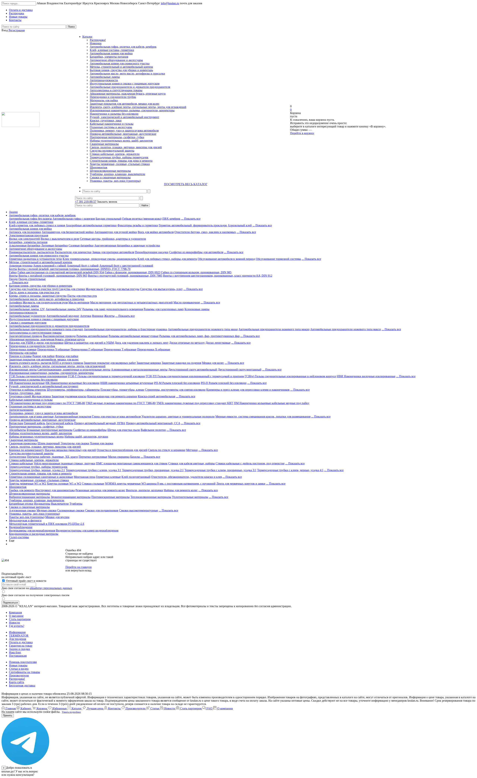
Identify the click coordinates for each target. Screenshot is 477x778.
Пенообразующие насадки (151, 252)
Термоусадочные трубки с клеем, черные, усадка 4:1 (290, 470)
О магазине (16, 615)
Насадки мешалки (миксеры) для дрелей (70, 450)
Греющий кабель (34, 423)
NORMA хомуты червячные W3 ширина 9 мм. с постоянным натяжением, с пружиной (160, 483)
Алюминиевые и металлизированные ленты (139, 369)
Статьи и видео (19, 668)
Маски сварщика (118, 456)
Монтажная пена (84, 476)
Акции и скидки (19, 649)
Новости (14, 622)
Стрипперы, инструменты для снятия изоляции (175, 389)
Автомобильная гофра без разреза (30, 218)
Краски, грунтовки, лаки (105, 120)
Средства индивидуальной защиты (112, 150)
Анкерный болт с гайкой (83, 265)
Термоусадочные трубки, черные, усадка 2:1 (37, 470)
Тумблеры (76, 503)
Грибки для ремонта (21, 490)
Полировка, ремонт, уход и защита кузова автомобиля (124, 130)
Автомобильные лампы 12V (27, 309)
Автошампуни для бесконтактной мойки (68, 232)
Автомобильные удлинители (27, 315)
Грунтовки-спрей (20, 396)
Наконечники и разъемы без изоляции (114, 113)
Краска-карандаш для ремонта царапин (112, 396)
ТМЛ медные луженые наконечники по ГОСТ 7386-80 (121, 403)
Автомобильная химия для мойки (111, 53)
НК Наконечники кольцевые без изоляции (72, 383)
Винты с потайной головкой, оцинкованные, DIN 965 (52, 275)
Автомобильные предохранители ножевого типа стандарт (46, 329)
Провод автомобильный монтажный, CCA (153, 423)
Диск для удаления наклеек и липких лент (141, 342)
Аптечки (85, 315)
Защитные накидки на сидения (181, 362)
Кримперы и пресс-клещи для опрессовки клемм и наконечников (248, 389)
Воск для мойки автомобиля (156, 232)
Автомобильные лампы (105, 76)
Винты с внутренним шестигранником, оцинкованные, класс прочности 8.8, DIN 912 (217, 275)
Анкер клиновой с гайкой (49, 265)
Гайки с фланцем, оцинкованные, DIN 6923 (132, 272)
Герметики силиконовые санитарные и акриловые (41, 476)
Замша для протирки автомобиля (113, 252)
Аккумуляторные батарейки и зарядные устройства (127, 245)
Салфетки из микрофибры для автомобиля (196, 252)
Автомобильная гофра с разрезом (74, 218)
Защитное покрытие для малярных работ (110, 362)
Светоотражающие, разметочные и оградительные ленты (73, 369)
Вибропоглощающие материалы (29, 497)
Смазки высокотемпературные (138, 510)
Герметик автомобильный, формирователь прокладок (193, 225)
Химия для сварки (101, 443)
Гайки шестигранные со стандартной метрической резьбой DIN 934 (61, 272)
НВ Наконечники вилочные (27, 383)
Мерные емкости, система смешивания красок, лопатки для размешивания (262, 416)
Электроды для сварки (75, 443)
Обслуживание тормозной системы (278, 258)
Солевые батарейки (81, 245)
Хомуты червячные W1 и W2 (27, 483)
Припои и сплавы (20, 356)
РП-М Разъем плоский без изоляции (177, 383)
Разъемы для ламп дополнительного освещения (112, 309)
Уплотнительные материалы (190, 497)
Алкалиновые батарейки (24, 245)
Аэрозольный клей (240, 225)
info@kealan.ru (170, 3)
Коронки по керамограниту (26, 450)
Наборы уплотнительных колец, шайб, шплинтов (121, 140)
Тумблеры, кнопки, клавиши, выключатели (117, 174)
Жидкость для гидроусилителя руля (45, 302)
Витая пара (16, 423)
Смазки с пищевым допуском (27, 322)
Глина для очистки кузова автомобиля (116, 416)
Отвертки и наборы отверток (27, 389)
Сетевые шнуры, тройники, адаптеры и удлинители (113, 238)
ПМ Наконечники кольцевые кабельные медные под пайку (271, 403)
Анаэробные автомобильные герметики (91, 225)
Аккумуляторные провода (25, 336)
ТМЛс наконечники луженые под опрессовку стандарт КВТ (194, 403)
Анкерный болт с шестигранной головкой (126, 265)
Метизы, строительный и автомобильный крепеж (121, 66)
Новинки (96, 43)
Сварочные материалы (104, 144)
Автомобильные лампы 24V (64, 309)
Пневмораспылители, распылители (31, 252)
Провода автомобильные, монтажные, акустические (123, 133)
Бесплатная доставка (22, 685)
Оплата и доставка (21, 642)
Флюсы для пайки (66, 356)
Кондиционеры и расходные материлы (33, 533)
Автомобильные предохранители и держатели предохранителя (130, 86)
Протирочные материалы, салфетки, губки (117, 137)
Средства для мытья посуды (121, 289)
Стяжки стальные (93, 483)
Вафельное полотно (153, 429)
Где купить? (16, 625)
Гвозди (13, 279)
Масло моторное (78, 302)
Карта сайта (16, 682)
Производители (19, 675)
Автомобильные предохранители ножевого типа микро (273, 329)
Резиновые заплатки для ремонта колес (100, 490)
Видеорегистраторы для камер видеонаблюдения (87, 530)
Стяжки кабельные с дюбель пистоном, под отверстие (250, 463)
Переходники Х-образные (153, 349)
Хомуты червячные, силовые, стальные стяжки (120, 164)
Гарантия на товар (20, 645)
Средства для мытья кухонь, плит (161, 289)
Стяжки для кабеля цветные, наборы (191, 463)
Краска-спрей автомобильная (156, 396)
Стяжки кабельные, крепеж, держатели (115, 154)
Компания (15, 612)
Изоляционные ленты (23, 369)
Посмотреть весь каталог (185, 184)
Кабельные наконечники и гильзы (111, 123)
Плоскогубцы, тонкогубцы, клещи (122, 389)
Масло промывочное (186, 302)
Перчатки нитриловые (93, 456)
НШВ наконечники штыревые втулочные (126, 383)
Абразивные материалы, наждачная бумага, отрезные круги (128, 93)
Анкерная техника (20, 265)
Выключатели (60, 503)
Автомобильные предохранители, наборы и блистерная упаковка (125, 329)
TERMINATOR (19, 635)
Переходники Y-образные (53, 349)
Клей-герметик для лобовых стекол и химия (37, 225)
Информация (17, 632)
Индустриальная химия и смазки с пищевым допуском (124, 83)
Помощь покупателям (23, 662)
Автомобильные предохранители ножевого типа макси (345, 329)
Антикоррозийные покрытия (72, 416)
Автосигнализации (21, 409)
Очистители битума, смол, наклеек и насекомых (205, 232)
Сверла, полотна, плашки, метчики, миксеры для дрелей (126, 147)
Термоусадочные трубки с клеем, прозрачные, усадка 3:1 (220, 470)
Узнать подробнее (71, 712)
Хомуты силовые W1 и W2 (64, 483)
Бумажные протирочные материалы (49, 429)
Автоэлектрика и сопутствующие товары (116, 90)
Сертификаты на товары (24, 672)
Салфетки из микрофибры (90, 429)
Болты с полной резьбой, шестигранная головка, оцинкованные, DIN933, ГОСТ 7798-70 (74, 269)
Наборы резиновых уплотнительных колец (36, 436)
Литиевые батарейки (54, 245)
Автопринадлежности (104, 80)
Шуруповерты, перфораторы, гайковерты (73, 389)
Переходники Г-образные (87, 349)
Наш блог (15, 652)
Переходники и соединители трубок (113, 97)
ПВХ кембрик (171, 218)
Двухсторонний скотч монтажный (239, 369)
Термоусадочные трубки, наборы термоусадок (119, 157)
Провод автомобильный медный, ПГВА (99, 423)
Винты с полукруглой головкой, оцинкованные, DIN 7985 (125, 275)
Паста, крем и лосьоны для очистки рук (34, 292)
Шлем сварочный (48, 443)
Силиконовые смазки (70, 510)
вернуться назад (81, 570)
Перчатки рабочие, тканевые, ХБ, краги (52, 456)
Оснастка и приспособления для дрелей (122, 450)
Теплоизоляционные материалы (150, 497)
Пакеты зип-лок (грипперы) (27, 517)
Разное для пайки (43, 356)
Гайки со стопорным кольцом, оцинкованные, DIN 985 (196, 272)
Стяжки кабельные (21, 463)
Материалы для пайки (104, 100)
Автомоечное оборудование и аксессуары (116, 60)
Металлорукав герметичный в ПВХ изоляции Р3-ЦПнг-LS (46, 523)
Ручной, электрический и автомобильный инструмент (124, 117)
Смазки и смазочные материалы (110, 177)
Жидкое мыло (94, 289)
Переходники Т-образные (120, 349)
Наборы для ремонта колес (181, 490)
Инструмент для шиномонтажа (55, 490)
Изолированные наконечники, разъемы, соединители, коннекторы (132, 110)
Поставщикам (18, 655)
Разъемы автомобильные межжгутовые (134, 336)
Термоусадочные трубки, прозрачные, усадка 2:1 (153, 470)
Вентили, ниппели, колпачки (144, 490)
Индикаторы (42, 503)
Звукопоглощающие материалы (71, 497)
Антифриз (15, 302)
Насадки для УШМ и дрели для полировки (36, 342)
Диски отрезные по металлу (187, 342)
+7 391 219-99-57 (85, 201)
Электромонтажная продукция (28, 235)
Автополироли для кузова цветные (31, 416)
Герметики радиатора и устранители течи (35, 258)
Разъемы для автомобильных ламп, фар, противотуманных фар (199, 336)
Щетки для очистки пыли (123, 429)
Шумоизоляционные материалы (110, 170)
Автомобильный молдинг (62, 315)
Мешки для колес (213, 362)
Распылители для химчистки (73, 252)
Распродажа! (98, 40)
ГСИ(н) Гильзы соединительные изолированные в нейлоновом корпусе (290, 376)
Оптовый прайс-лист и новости (25, 580)
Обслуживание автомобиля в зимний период (226, 258)
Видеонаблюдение (20, 527)
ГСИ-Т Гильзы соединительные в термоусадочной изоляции (106, 376)
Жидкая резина (41, 396)
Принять (7, 715)
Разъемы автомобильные (92, 336)
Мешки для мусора (57, 517)
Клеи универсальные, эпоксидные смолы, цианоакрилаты (100, 258)
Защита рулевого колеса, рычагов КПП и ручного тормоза (46, 362)
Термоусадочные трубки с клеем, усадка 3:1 (93, 470)
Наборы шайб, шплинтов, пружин (86, 436)
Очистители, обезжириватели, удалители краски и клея (186, 476)
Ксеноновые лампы (196, 309)
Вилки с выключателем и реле (60, 238)
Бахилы (135, 456)
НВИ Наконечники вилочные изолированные (366, 376)
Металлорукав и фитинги (25, 520)
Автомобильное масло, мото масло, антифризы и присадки (127, 73)
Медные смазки (46, 510)
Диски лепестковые (218, 342)
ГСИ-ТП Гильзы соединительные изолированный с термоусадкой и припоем (195, 376)
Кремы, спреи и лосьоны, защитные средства (38, 295)
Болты (13, 269)
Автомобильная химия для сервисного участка (119, 63)
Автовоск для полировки (25, 232)
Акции (13, 212)
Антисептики (17, 456)
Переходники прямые (23, 349)
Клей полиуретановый (135, 476)
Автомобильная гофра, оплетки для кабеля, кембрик (123, 46)
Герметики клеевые (108, 476)
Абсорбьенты (17, 429)
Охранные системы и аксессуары (111, 127)
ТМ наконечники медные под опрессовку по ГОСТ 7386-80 (47, 403)
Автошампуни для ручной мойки (115, 232)
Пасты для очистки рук (82, 295)
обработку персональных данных (51, 588)
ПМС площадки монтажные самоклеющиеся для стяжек (132, 463)
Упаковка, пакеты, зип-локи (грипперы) (115, 180)
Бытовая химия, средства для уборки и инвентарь (121, 70)
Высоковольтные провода (59, 336)
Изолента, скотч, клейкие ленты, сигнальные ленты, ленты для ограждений (138, 107)
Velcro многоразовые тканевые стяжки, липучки (64, 463)
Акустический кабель (59, 423)
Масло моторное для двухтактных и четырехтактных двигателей (131, 302)
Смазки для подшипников (101, 510)
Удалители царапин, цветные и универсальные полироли (178, 416)
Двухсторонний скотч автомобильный (192, 369)
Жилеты (109, 315)
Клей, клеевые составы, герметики (112, 50)
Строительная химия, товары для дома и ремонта (121, 160)
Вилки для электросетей (24, 238)
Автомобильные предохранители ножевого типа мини (203, 329)
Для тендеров (17, 639)
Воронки (97, 315)
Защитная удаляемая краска (69, 396)
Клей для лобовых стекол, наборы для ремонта (167, 258)
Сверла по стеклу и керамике (166, 450)
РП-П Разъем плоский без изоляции (224, 383)
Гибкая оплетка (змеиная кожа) (142, 218)
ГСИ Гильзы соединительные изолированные (38, 376)
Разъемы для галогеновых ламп (164, 309)
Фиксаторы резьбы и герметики (137, 225)
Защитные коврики (149, 362)
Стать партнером (20, 619)
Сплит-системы (19, 537)
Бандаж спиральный (108, 218)
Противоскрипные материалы (110, 497)
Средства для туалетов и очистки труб (34, 289)
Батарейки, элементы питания (109, 56)
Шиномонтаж (98, 167)
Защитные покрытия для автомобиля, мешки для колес (124, 103)
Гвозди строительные (32, 279)
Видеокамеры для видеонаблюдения (32, 530)
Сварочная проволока (23, 443)
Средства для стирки (72, 289)
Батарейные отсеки (21, 503)
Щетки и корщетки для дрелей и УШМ (89, 342)
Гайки (13, 272)
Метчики (192, 450)
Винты (13, 275)
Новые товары (18, 665)
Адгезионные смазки (22, 510)
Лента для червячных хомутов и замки (240, 483)
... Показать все (190, 218)
